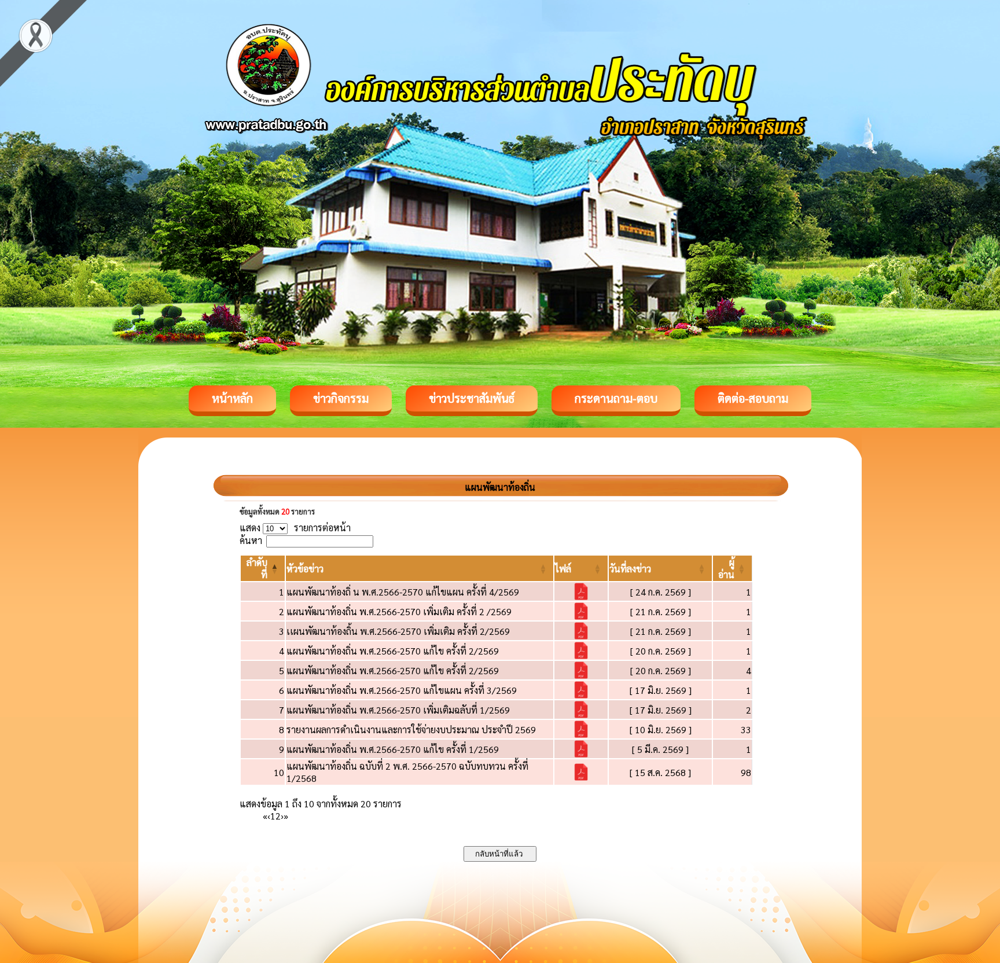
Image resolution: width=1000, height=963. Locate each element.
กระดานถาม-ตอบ (616, 398)
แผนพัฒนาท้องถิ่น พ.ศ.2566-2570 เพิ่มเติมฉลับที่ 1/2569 (398, 710)
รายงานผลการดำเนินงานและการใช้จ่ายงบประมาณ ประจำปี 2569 (411, 729)
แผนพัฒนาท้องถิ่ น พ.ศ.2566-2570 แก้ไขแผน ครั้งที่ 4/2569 (402, 592)
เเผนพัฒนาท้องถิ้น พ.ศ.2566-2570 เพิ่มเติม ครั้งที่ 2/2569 (398, 631)
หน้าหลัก (232, 398)
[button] (304, 569)
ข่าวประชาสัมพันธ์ (471, 398)
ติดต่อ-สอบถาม (753, 398)
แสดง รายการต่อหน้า (295, 527)
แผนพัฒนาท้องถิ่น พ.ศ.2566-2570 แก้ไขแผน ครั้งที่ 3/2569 (401, 690)
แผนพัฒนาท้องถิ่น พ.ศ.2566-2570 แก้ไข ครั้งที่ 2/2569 (392, 651)
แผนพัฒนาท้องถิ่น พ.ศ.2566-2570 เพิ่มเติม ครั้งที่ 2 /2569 (399, 611)
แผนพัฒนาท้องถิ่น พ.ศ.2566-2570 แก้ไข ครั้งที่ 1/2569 (392, 749)
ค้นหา (251, 540)
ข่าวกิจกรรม (341, 398)
